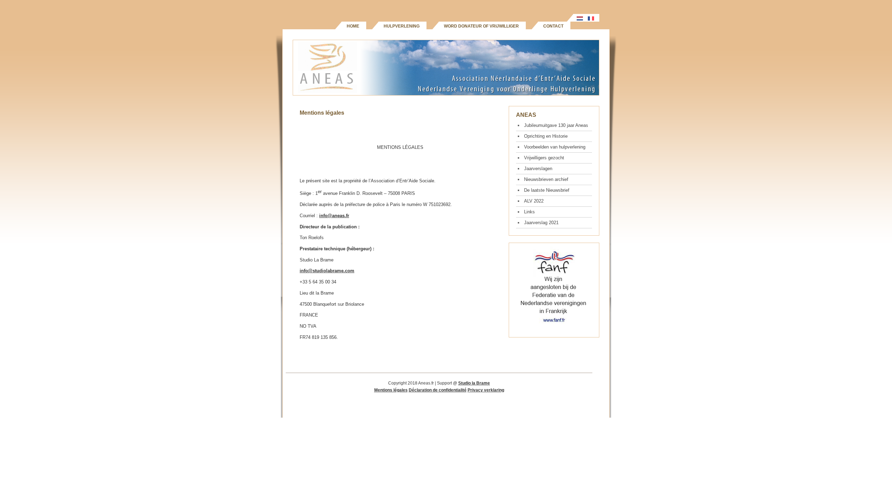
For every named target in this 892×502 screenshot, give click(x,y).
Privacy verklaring (486, 390)
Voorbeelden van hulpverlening (554, 147)
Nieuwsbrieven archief (546, 179)
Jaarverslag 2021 (541, 222)
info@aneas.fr (334, 215)
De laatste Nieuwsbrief (546, 190)
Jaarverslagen (538, 168)
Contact (553, 26)
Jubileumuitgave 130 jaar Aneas (556, 125)
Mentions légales (391, 390)
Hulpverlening (402, 26)
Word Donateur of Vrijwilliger (481, 26)
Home (353, 26)
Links (529, 211)
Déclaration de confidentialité (438, 390)
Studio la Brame (474, 383)
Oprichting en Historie (546, 136)
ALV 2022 (534, 201)
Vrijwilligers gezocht (544, 157)
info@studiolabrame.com (327, 270)
